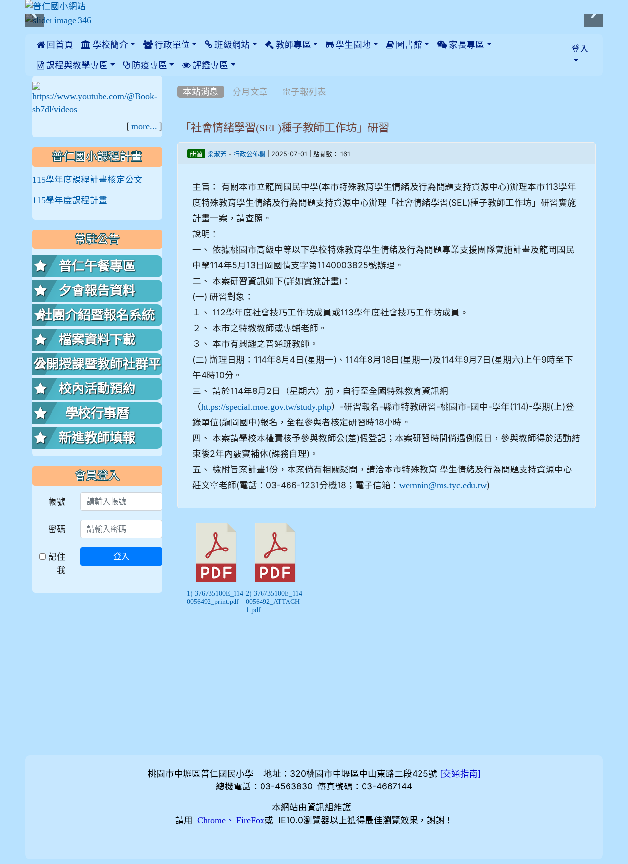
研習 (196, 154)
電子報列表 (304, 91)
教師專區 (292, 44)
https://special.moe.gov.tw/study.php (266, 406)
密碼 (57, 529)
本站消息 (200, 91)
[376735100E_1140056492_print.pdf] (216, 552)
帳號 (57, 502)
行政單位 (171, 44)
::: (179, 79)
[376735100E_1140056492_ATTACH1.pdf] (275, 552)
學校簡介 (109, 44)
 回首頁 (55, 44)
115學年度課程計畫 (69, 200)
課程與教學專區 (76, 65)
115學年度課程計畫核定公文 (87, 179)
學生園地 (352, 44)
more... (144, 126)
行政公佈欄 (249, 154)
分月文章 (250, 91)
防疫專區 (148, 65)
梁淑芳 (217, 154)
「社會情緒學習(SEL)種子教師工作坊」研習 (284, 127)
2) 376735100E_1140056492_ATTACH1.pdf (274, 601)
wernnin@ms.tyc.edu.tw (443, 485)
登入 (121, 556)
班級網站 (231, 44)
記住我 (56, 563)
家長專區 (465, 44)
